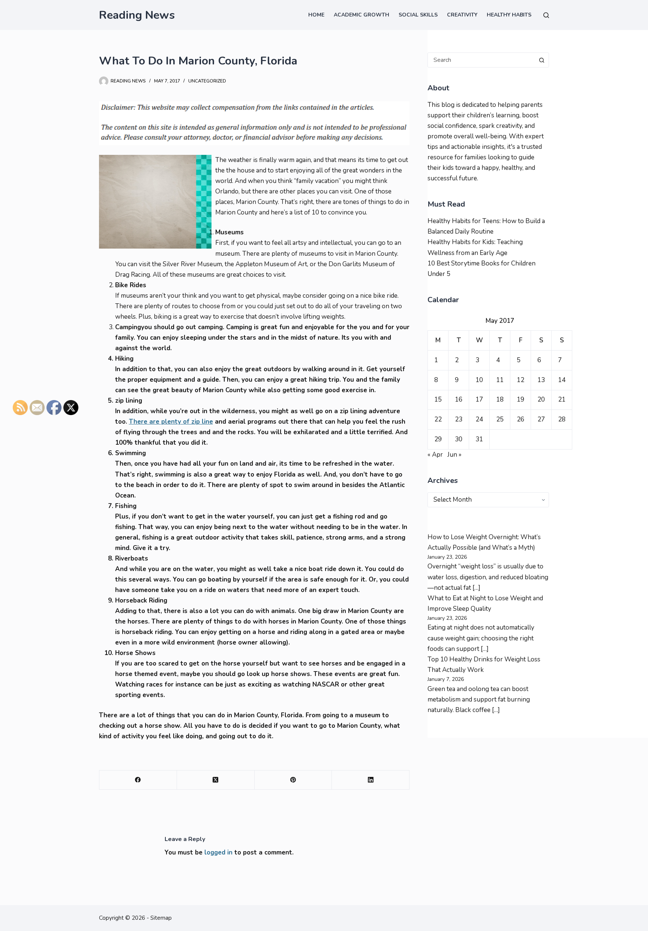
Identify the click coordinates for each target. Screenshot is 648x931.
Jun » (454, 454)
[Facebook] (138, 780)
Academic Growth (361, 14)
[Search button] (541, 60)
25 (500, 419)
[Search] (546, 15)
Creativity (462, 14)
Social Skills (418, 14)
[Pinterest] (293, 780)
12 (520, 380)
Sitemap (161, 918)
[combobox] (481, 59)
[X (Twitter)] (216, 780)
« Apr (435, 454)
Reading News (137, 15)
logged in (218, 852)
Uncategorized (207, 81)
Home (316, 14)
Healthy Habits (509, 14)
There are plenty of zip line (171, 421)
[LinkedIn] (371, 780)
